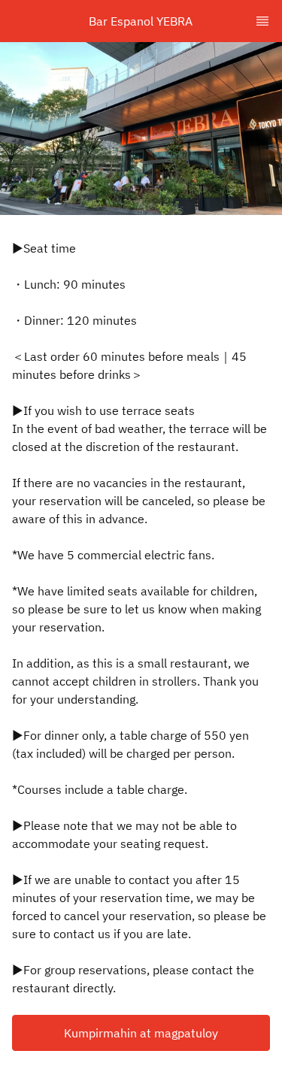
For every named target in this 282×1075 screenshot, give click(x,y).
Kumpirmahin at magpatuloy (141, 1032)
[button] (141, 1033)
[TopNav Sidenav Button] (262, 21)
